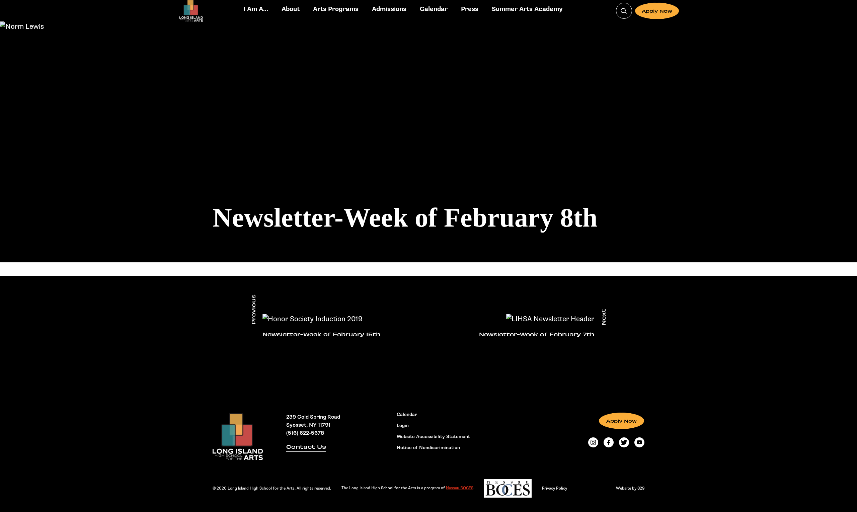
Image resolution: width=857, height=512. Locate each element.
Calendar (434, 9)
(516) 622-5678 (305, 433)
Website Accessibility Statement (433, 436)
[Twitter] (624, 442)
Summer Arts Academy (527, 9)
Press (469, 9)
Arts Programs (336, 9)
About (291, 9)
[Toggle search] (624, 10)
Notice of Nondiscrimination (428, 447)
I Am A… (255, 9)
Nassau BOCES (459, 488)
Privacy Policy (554, 488)
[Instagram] (593, 442)
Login (403, 425)
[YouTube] (639, 442)
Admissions (389, 9)
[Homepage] (238, 436)
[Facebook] (609, 442)
